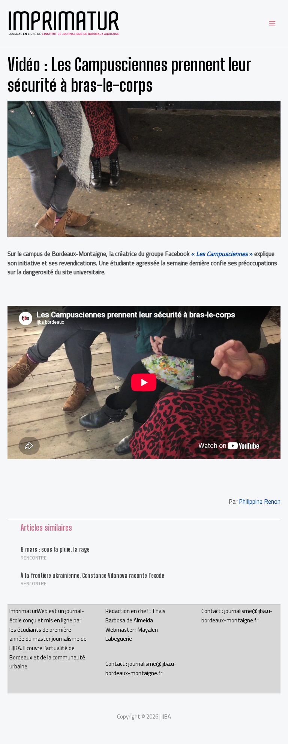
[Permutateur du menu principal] (272, 23)
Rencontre (33, 557)
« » (222, 253)
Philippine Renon (259, 501)
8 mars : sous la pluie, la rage (55, 549)
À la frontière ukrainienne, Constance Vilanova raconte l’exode (92, 575)
